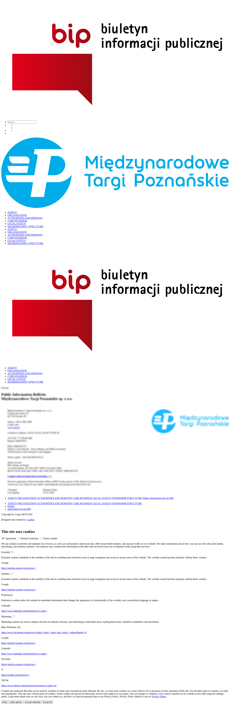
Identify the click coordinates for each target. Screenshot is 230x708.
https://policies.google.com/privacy (18, 568)
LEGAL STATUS (17, 223)
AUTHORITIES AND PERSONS (25, 218)
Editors (146, 498)
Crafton (30, 519)
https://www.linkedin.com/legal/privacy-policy (24, 611)
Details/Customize (29, 538)
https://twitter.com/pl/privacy (15, 675)
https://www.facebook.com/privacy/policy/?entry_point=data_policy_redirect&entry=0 (44, 632)
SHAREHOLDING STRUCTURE (25, 226)
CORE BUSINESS (17, 220)
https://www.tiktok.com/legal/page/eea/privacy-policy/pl (28, 685)
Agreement (10, 538)
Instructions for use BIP (162, 498)
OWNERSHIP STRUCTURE (127, 498)
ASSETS (12, 212)
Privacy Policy (159, 696)
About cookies (50, 538)
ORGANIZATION (17, 215)
